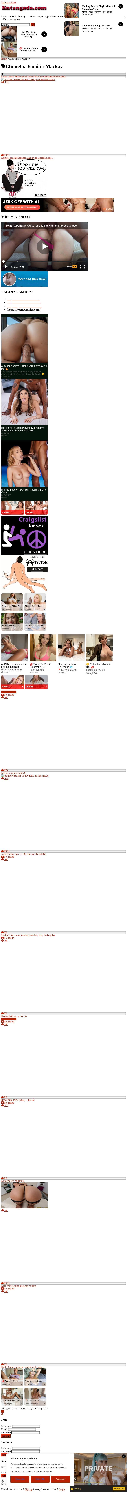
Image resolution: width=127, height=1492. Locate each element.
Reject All (40, 1479)
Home (4, 58)
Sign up (5, 1436)
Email (4, 1429)
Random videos (58, 76)
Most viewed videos (24, 76)
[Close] (2, 1414)
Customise (19, 1479)
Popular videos (42, 76)
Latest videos (7, 76)
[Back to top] (2, 1411)
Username (6, 1426)
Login (4, 1455)
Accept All (60, 1479)
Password (6, 1432)
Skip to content (8, 2)
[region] (40, 1469)
